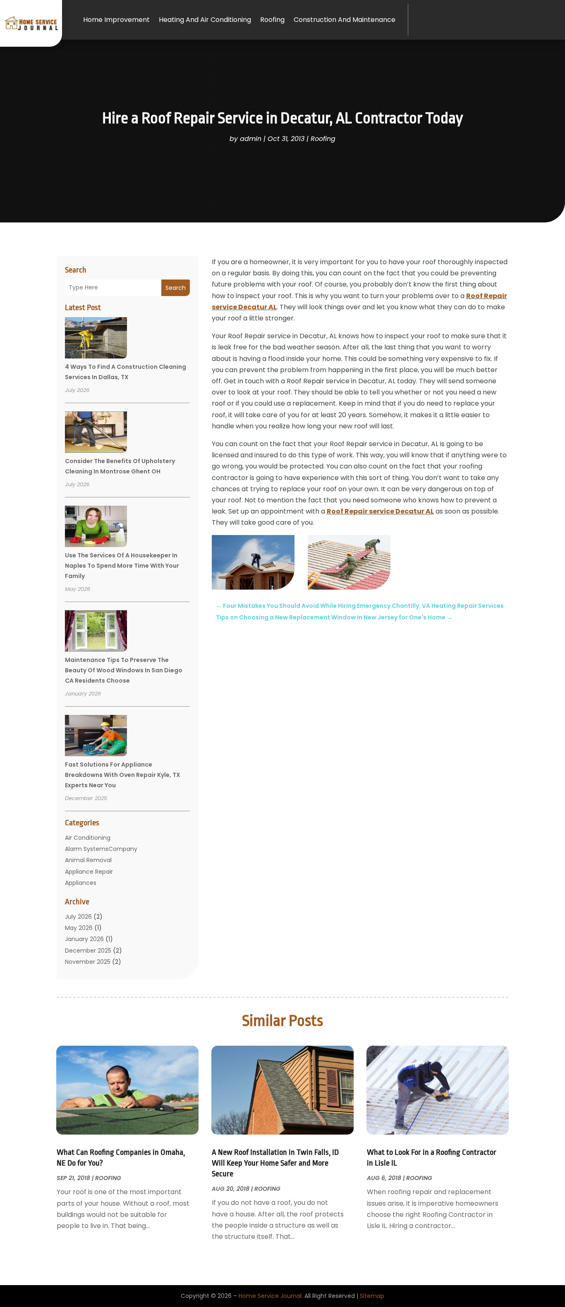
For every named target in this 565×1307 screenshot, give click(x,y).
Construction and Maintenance (344, 19)
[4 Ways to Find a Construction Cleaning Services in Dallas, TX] (96, 339)
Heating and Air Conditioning (205, 19)
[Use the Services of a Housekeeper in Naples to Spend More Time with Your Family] (96, 528)
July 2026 (78, 917)
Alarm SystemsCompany (101, 849)
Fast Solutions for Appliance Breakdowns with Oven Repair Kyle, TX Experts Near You (122, 774)
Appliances (80, 883)
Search (175, 288)
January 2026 (84, 939)
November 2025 (87, 962)
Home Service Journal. (271, 1296)
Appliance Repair (89, 871)
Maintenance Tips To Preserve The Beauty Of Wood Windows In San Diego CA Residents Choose (123, 670)
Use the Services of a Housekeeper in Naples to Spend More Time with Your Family (122, 565)
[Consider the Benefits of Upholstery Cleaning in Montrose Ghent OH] (96, 433)
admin (250, 138)
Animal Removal (88, 860)
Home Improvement (116, 19)
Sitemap (372, 1296)
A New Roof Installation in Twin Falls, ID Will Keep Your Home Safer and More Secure (275, 1163)
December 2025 (88, 950)
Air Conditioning (87, 838)
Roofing (272, 19)
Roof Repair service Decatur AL (380, 511)
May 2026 (79, 928)
